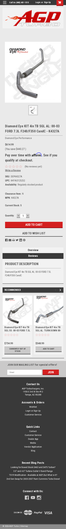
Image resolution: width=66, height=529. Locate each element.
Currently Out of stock (17, 350)
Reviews (33, 255)
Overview (33, 250)
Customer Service (33, 415)
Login (37, 2)
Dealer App (33, 439)
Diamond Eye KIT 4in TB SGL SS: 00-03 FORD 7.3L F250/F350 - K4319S (17, 330)
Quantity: (9, 215)
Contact (33, 431)
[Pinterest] (24, 240)
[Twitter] (17, 240)
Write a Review (13, 170)
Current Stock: (13, 205)
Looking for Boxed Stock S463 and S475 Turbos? (33, 467)
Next (61, 290)
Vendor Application (33, 447)
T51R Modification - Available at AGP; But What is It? (33, 475)
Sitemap (24, 526)
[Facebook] (6, 240)
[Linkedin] (20, 240)
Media (33, 443)
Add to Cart (48, 349)
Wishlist (33, 407)
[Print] (13, 240)
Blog (33, 451)
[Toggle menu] (4, 4)
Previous (56, 290)
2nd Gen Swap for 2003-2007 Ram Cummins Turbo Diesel (33, 479)
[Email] (10, 240)
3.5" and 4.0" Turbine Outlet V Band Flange (33, 471)
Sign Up (47, 2)
